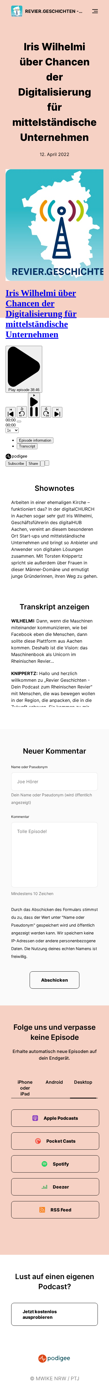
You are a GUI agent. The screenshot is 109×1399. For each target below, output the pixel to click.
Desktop (83, 1082)
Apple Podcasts (61, 1118)
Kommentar (20, 817)
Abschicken (54, 980)
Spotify (61, 1164)
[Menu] (95, 11)
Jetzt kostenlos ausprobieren (40, 1314)
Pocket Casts (60, 1141)
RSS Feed (61, 1210)
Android (54, 1082)
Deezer (61, 1187)
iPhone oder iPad (25, 1088)
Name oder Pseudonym (29, 767)
